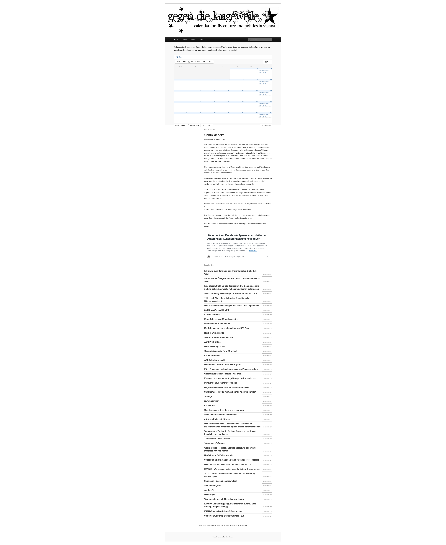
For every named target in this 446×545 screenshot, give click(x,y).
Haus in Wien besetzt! (214, 332)
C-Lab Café (209, 405)
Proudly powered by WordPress (223, 537)
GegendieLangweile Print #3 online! (220, 351)
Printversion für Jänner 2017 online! (221, 382)
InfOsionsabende (212, 355)
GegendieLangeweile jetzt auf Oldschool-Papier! (226, 387)
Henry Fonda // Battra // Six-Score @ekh (222, 364)
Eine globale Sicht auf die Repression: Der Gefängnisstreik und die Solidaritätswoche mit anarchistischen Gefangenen (231, 287)
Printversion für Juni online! (217, 323)
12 (200, 91)
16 (257, 91)
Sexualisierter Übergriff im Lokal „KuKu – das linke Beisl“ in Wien (232, 280)
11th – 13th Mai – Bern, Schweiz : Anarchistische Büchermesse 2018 (226, 299)
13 (214, 91)
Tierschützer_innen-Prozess (217, 438)
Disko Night (209, 494)
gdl (224, 139)
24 (271, 102)
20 (214, 102)
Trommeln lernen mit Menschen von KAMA (224, 499)
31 (271, 113)
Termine (185, 40)
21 (229, 102)
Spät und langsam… (213, 485)
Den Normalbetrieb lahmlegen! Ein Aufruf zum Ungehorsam (231, 305)
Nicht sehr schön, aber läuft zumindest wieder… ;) (227, 464)
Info (201, 40)
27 (214, 113)
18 (186, 102)
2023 (178, 62)
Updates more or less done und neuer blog (224, 410)
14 (229, 91)
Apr (204, 62)
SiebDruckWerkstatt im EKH (217, 310)
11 (186, 91)
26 (200, 113)
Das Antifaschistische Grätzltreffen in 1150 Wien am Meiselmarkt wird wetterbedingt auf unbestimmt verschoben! (232, 425)
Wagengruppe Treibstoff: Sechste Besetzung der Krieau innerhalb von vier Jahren (230, 433)
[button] (266, 125)
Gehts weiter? (214, 135)
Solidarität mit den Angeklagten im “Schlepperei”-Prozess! (231, 459)
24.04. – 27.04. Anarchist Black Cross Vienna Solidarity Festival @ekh (229, 475)
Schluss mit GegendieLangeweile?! (220, 480)
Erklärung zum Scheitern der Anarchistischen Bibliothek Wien (230, 272)
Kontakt (193, 40)
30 (257, 113)
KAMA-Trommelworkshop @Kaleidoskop (223, 511)
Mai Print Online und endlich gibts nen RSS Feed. (227, 328)
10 (271, 80)
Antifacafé (209, 490)
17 (271, 91)
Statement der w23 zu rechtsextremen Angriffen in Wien (230, 391)
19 (200, 102)
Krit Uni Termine (212, 314)
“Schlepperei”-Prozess (214, 443)
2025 (210, 62)
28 (229, 113)
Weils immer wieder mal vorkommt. (220, 414)
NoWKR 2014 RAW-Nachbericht (218, 455)
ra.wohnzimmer (211, 400)
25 (186, 113)
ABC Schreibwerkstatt (214, 360)
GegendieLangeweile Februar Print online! (223, 373)
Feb (184, 62)
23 (257, 102)
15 (243, 91)
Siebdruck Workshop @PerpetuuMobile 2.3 (224, 515)
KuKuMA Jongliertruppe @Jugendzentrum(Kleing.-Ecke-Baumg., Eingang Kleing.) (230, 505)
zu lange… (209, 396)
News (176, 40)
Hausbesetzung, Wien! (214, 346)
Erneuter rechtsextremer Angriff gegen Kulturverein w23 (230, 378)
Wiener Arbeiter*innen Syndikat (218, 337)
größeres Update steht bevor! (217, 419)
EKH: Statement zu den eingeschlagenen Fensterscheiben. (231, 369)
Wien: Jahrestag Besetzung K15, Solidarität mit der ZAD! (230, 293)
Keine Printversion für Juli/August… (221, 319)
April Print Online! (212, 341)
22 (243, 102)
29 (243, 113)
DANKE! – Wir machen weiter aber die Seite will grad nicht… (232, 469)
